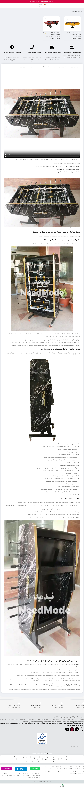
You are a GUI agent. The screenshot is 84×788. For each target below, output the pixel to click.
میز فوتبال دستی (77, 36)
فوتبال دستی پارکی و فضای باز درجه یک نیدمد (68, 172)
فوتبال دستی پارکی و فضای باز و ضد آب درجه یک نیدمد (55, 34)
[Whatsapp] (81, 729)
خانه (82, 11)
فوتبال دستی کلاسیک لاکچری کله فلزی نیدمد (68, 169)
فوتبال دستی (57, 36)
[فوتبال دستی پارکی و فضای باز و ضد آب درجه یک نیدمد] (51, 23)
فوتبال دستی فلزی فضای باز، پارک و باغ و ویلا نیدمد (72, 33)
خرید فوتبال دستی (69, 502)
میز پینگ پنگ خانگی (43, 1)
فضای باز (32, 1)
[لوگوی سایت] (42, 6)
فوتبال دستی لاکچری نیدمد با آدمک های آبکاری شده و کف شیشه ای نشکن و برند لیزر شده (57, 167)
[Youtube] (67, 729)
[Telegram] (77, 729)
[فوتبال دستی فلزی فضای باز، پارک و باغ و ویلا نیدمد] (72, 23)
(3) (44, 33)
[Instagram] (72, 729)
